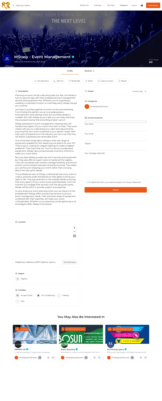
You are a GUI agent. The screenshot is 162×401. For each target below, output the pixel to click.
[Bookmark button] (53, 358)
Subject (88, 143)
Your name (89, 124)
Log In (134, 5)
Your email (89, 134)
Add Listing (153, 5)
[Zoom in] (74, 228)
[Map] (46, 241)
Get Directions (70, 262)
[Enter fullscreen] (74, 236)
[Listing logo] (7, 59)
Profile (70, 71)
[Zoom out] (74, 231)
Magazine (124, 5)
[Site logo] (6, 5)
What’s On (84, 5)
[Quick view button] (48, 358)
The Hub (110, 5)
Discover (98, 5)
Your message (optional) (95, 153)
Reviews (89, 71)
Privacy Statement (133, 182)
